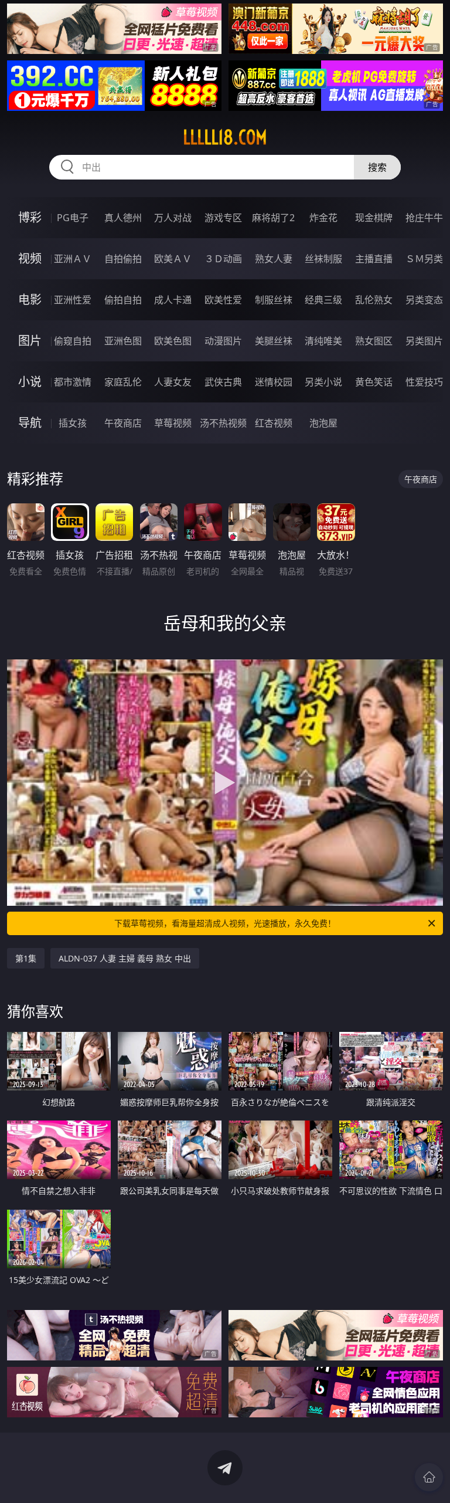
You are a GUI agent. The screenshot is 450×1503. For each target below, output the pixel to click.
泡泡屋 (323, 423)
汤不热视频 (223, 423)
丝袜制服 (323, 258)
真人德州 (123, 217)
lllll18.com (225, 137)
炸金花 (323, 217)
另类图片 (424, 340)
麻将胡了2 (273, 217)
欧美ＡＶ (173, 258)
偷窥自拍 (72, 340)
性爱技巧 (424, 381)
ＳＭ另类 (424, 258)
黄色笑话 (374, 381)
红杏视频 (273, 423)
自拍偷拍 (123, 258)
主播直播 (374, 258)
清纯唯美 (323, 340)
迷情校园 (273, 381)
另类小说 (323, 381)
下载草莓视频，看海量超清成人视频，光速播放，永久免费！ (225, 923)
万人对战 (173, 217)
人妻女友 (173, 381)
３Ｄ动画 (223, 258)
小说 (30, 382)
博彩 (30, 217)
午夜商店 (123, 423)
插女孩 (73, 423)
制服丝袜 (273, 299)
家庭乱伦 (123, 381)
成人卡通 (173, 299)
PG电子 (72, 217)
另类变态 (424, 299)
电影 (30, 299)
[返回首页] (429, 1477)
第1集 (25, 958)
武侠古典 (223, 381)
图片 (30, 340)
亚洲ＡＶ (72, 258)
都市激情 (72, 381)
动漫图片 (223, 340)
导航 (30, 423)
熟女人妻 (273, 258)
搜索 (377, 167)
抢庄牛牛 (424, 217)
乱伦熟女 (374, 299)
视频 (30, 258)
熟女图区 (374, 340)
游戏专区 (223, 217)
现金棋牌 (374, 217)
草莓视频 (173, 423)
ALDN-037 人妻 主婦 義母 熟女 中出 (125, 958)
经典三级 (323, 299)
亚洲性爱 (72, 299)
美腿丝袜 (273, 340)
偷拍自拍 (123, 299)
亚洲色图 (123, 340)
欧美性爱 (223, 299)
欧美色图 (173, 340)
